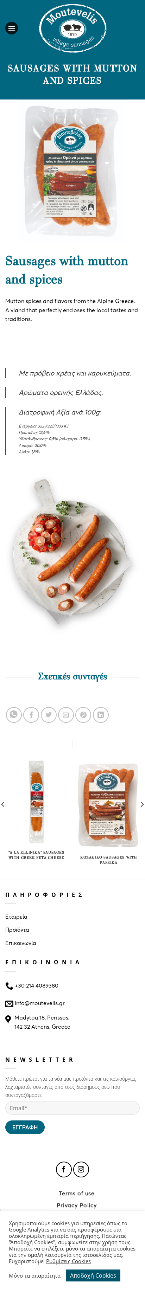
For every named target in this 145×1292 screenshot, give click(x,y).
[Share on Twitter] (49, 715)
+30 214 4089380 (35, 985)
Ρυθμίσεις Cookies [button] (68, 1261)
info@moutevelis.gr (40, 1002)
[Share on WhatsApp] (14, 715)
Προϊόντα (17, 929)
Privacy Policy (77, 1205)
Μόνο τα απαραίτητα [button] (35, 1275)
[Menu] (13, 28)
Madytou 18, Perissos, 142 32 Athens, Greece (42, 1022)
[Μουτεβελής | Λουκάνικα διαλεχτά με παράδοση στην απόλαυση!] (72, 28)
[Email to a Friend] (66, 715)
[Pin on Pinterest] (83, 715)
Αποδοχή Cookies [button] (93, 1275)
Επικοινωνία (20, 942)
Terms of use (77, 1193)
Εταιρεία (16, 916)
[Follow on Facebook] (64, 1169)
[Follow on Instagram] (81, 1169)
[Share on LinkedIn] (101, 715)
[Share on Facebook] (31, 715)
